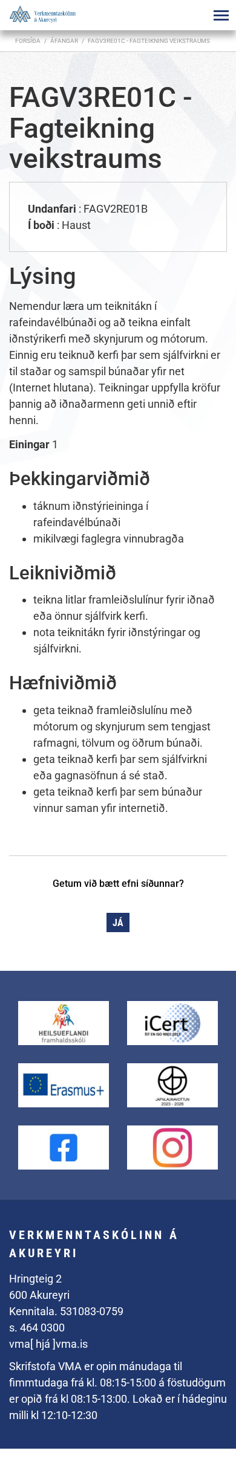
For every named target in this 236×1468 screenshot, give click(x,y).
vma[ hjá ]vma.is (48, 1344)
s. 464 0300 (37, 1327)
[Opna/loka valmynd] (221, 15)
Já (118, 923)
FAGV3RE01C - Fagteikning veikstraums (149, 40)
